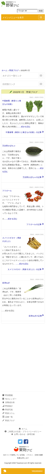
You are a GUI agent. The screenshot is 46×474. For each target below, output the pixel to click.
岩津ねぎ (6, 282)
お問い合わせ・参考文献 (24, 434)
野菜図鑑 (9, 395)
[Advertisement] (23, 45)
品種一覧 (9, 416)
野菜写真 (9, 409)
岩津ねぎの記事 (35, 315)
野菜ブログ (14, 70)
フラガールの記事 (34, 224)
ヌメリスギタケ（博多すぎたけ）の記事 (25, 269)
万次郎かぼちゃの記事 (32, 177)
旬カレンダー (11, 398)
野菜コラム (10, 413)
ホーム (4, 70)
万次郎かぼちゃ (8, 145)
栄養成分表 (10, 402)
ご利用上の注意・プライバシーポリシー (24, 431)
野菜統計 (9, 406)
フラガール (7, 190)
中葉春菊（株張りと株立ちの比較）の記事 (24, 132)
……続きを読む (24, 126)
